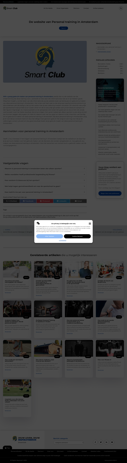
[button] (90, 224)
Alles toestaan (49, 236)
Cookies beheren (77, 236)
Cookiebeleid (62, 240)
